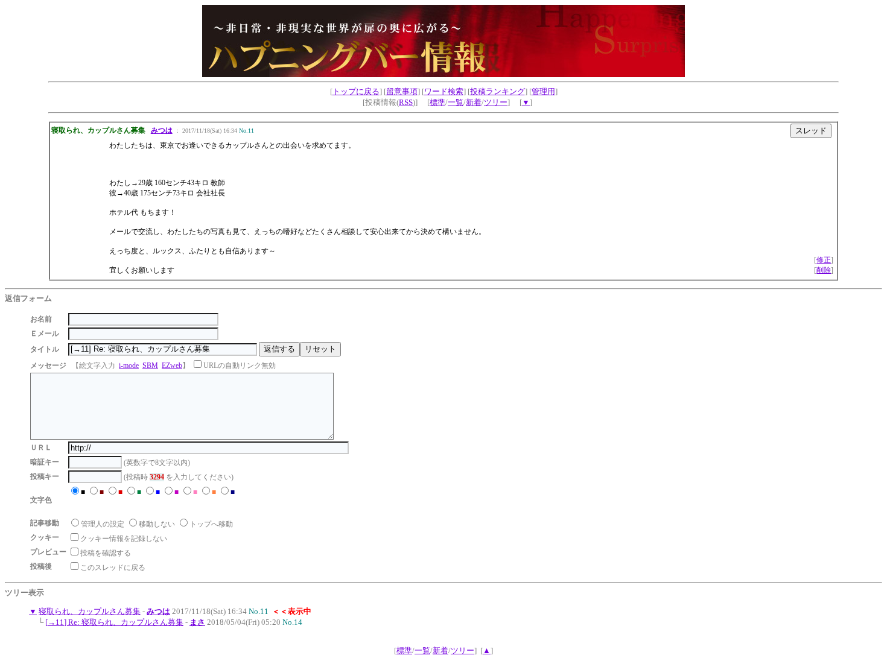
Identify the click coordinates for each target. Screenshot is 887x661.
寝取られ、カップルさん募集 (90, 611)
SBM (150, 365)
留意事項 (402, 91)
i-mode (129, 365)
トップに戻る (356, 91)
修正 (823, 260)
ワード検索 (443, 91)
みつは (162, 130)
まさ (197, 622)
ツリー (495, 102)
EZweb (172, 365)
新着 (474, 102)
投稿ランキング (497, 91)
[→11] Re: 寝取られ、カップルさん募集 (114, 622)
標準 (437, 102)
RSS (406, 102)
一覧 (455, 102)
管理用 (543, 91)
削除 (823, 270)
